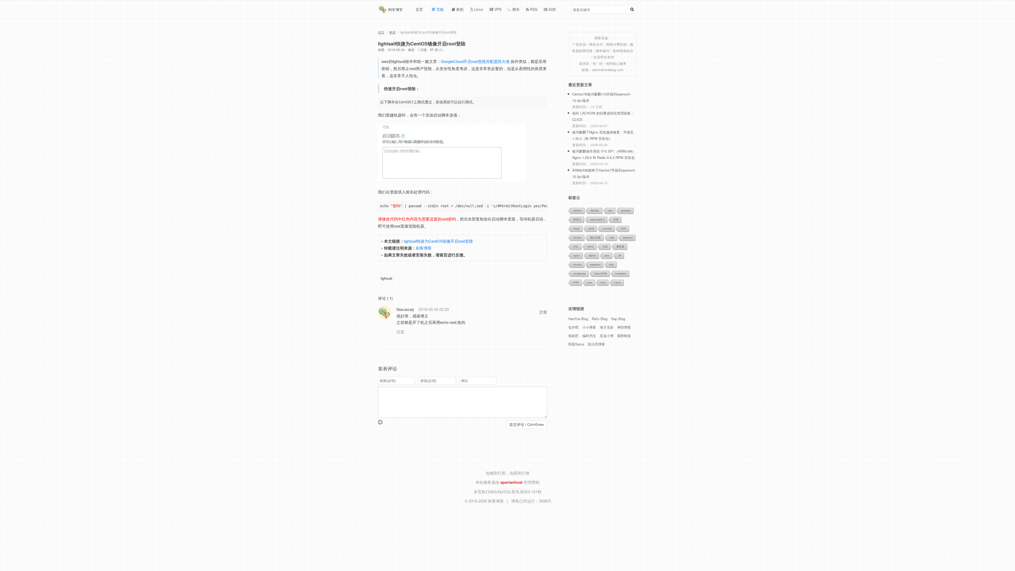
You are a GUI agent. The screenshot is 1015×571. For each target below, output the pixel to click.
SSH (623, 228)
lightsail (386, 278)
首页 (381, 32)
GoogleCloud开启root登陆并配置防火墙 (476, 61)
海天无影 (606, 327)
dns (611, 264)
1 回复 (422, 49)
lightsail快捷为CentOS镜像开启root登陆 (421, 43)
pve (590, 282)
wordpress (579, 273)
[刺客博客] (391, 11)
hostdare (621, 273)
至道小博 (606, 335)
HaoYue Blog (578, 318)
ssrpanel (595, 264)
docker (577, 237)
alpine (592, 255)
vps (610, 210)
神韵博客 (624, 327)
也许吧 (573, 327)
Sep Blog (618, 318)
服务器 (620, 246)
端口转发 (595, 237)
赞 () (439, 49)
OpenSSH (600, 273)
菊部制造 (624, 335)
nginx (576, 255)
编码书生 (589, 335)
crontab (607, 228)
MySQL (594, 210)
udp (612, 237)
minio (590, 246)
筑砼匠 (573, 335)
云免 (605, 246)
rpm (607, 255)
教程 (392, 32)
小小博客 (589, 327)
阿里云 (577, 219)
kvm (603, 282)
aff (619, 255)
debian (577, 210)
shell (591, 228)
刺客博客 (424, 248)
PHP (576, 282)
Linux (617, 282)
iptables (626, 210)
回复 (400, 331)
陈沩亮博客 (596, 344)
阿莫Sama (576, 344)
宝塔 (616, 219)
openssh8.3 (597, 219)
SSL (576, 246)
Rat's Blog (599, 318)
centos (577, 264)
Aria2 (576, 228)
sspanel (628, 237)
